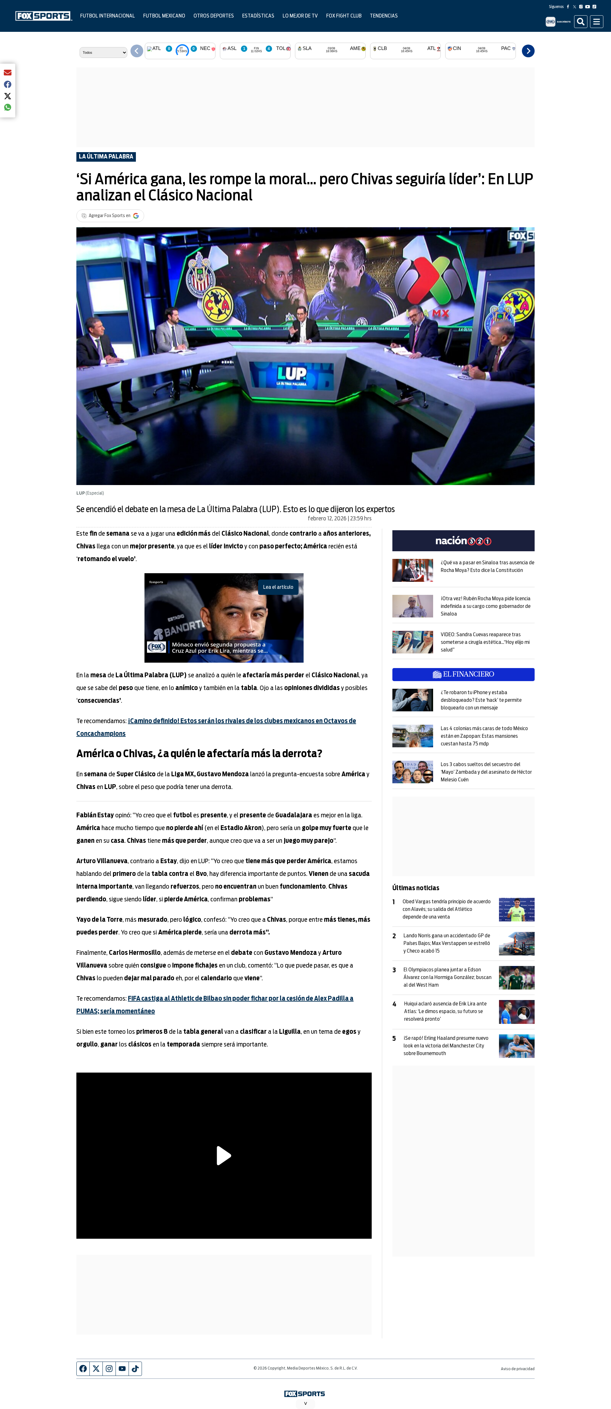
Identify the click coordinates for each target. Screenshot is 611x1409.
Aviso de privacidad (518, 1369)
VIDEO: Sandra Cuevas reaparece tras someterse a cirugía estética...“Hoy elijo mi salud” (485, 642)
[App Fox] (558, 21)
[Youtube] (589, 7)
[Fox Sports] (44, 16)
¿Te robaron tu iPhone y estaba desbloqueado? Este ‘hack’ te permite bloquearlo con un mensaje (481, 700)
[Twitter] (575, 7)
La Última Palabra (106, 157)
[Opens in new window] (412, 570)
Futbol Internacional (107, 15)
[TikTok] (596, 7)
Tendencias (384, 15)
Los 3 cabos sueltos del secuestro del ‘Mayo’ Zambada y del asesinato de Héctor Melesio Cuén (486, 772)
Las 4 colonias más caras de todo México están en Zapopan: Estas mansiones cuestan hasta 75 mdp (484, 736)
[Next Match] (528, 51)
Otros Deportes (213, 15)
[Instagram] (582, 7)
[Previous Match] (136, 51)
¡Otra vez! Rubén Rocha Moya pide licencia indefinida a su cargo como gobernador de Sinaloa (485, 606)
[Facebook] (569, 7)
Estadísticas (258, 15)
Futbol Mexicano (164, 15)
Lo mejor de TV (300, 15)
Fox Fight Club (344, 15)
